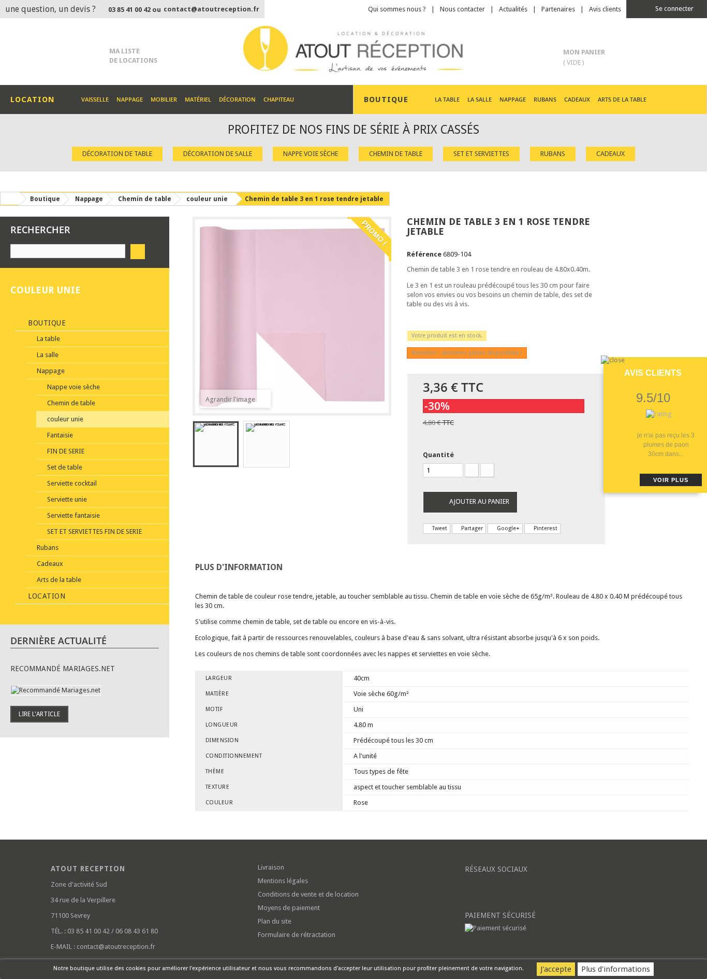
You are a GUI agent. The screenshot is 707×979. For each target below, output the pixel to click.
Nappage (129, 99)
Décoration (237, 99)
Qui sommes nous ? (397, 9)
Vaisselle (95, 99)
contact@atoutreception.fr (211, 9)
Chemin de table (395, 154)
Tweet (439, 528)
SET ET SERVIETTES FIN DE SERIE (94, 531)
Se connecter (674, 8)
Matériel (198, 99)
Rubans (545, 99)
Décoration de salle (217, 154)
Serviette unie (66, 499)
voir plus (670, 480)
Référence (424, 254)
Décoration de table (117, 154)
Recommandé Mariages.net (62, 668)
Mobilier (164, 99)
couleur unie (64, 419)
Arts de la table (622, 99)
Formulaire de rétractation (296, 935)
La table (447, 99)
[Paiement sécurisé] (560, 928)
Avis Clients (653, 372)
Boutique (46, 323)
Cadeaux (577, 99)
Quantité (438, 455)
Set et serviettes (481, 154)
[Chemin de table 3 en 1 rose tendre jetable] (216, 444)
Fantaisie (59, 435)
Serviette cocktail (71, 483)
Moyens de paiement (289, 908)
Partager (471, 528)
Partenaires (558, 9)
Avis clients (605, 9)
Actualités (513, 9)
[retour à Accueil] (10, 198)
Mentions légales (283, 881)
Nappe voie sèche (310, 154)
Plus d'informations (615, 969)
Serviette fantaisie (73, 515)
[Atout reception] (353, 49)
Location (46, 596)
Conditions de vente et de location (308, 894)
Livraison (271, 867)
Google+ (507, 528)
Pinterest (544, 528)
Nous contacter (462, 9)
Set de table (64, 467)
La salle (479, 99)
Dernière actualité (58, 640)
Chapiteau (278, 99)
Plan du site (274, 921)
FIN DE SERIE (65, 451)
